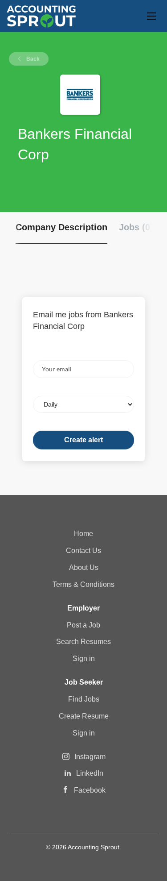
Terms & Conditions (83, 584)
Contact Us (83, 550)
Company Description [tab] (61, 227)
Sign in (84, 658)
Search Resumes (83, 641)
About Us (83, 567)
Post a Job (83, 625)
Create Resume (84, 716)
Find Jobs (83, 699)
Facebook (90, 790)
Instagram (90, 756)
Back (32, 59)
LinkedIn (89, 773)
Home (83, 533)
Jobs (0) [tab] (136, 227)
